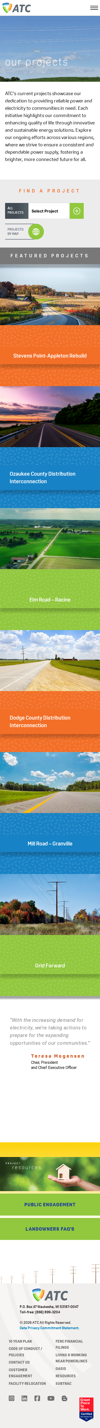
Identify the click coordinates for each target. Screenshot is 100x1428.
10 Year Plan (20, 1341)
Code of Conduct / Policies (25, 1351)
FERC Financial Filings (69, 1344)
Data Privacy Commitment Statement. (49, 1328)
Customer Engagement (20, 1373)
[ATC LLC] (16, 7)
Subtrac (63, 1383)
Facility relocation (27, 1383)
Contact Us (19, 1362)
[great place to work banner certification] (86, 1410)
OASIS (61, 1368)
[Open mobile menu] (94, 8)
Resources (66, 1376)
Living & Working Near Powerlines (71, 1358)
